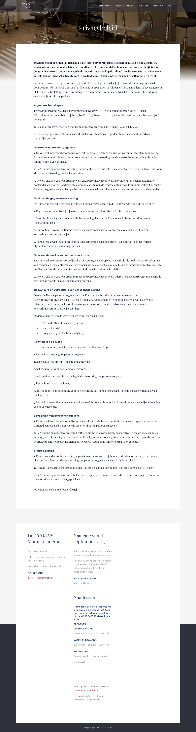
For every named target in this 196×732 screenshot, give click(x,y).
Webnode (108, 727)
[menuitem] (105, 5)
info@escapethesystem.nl (40, 577)
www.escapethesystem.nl (86, 690)
